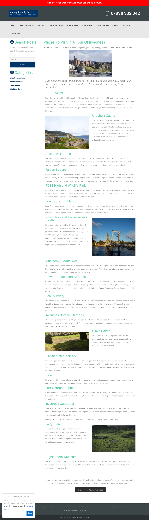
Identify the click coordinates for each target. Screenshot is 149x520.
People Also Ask (102, 25)
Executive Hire (87, 25)
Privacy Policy (122, 507)
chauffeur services (17, 78)
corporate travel (16, 82)
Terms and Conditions (70, 510)
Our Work (116, 25)
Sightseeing (15, 85)
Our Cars (41, 25)
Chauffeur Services (26, 25)
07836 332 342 (125, 13)
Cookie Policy (133, 507)
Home (13, 25)
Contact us (15, 33)
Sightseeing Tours (55, 25)
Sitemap (83, 510)
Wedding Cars (72, 25)
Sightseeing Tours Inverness (90, 490)
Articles (126, 25)
